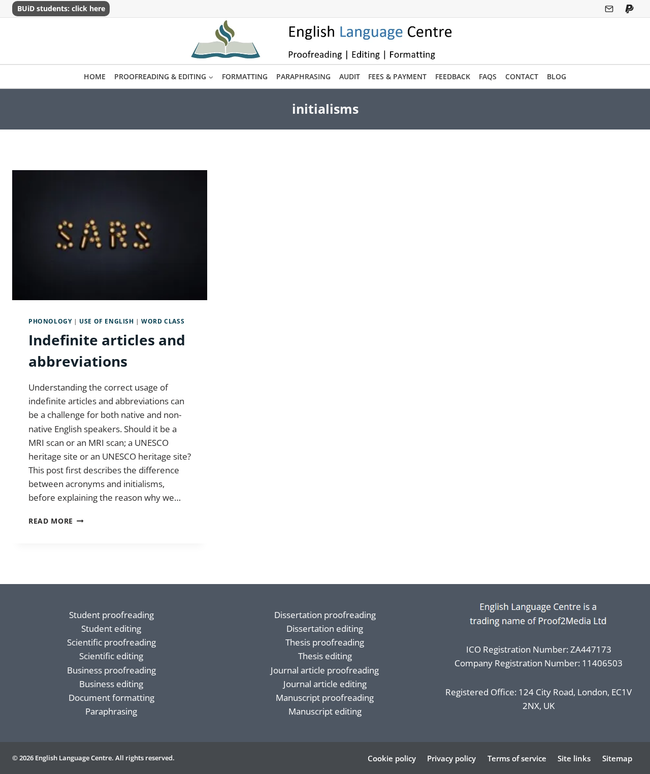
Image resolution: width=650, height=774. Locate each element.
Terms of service (517, 758)
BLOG (556, 76)
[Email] (609, 8)
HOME (95, 76)
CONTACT (521, 76)
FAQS (488, 76)
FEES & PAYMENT (397, 76)
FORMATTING (245, 76)
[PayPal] (629, 8)
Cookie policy (392, 758)
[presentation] (109, 235)
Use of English (106, 321)
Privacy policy (451, 758)
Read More (56, 521)
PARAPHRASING (303, 76)
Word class (162, 321)
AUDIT (349, 76)
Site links (574, 758)
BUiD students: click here (61, 8)
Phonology (50, 321)
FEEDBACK (452, 76)
